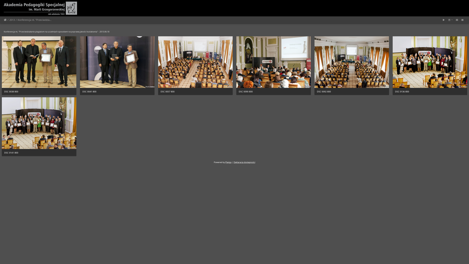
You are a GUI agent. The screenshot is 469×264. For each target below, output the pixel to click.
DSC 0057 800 (168, 91)
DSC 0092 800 (324, 91)
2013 (12, 20)
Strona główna (5, 20)
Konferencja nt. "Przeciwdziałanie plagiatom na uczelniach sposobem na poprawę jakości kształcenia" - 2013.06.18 (34, 20)
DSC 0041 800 (89, 91)
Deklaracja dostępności (244, 162)
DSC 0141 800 (11, 152)
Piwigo (228, 162)
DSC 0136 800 (402, 91)
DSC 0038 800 (11, 91)
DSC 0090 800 (246, 91)
